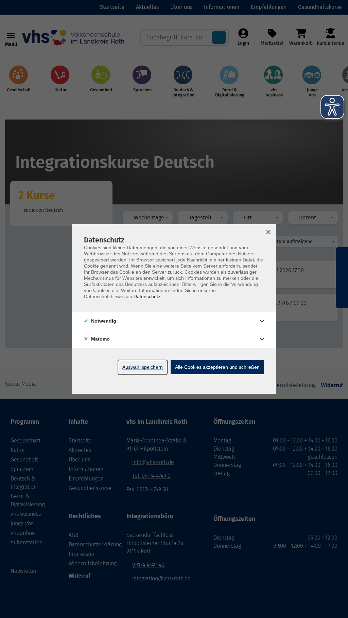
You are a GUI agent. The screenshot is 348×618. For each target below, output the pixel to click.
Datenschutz (147, 296)
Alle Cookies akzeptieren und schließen (217, 367)
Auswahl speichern (142, 367)
